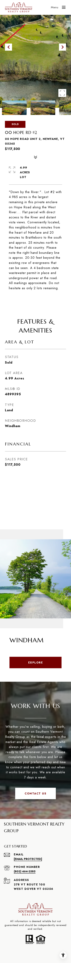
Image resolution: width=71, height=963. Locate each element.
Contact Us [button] (35, 793)
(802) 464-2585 (25, 871)
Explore (35, 662)
